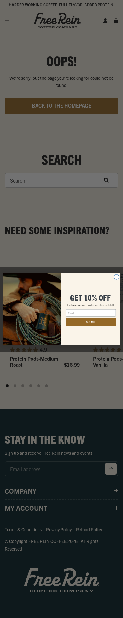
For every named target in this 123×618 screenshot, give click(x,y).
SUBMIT (91, 321)
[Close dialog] (116, 276)
